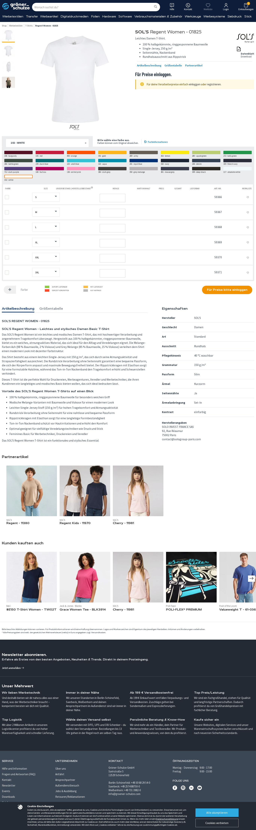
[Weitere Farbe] (10, 290)
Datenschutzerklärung (167, 818)
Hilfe (172, 9)
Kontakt (6, 780)
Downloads (8, 796)
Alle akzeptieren (217, 812)
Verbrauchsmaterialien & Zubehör (158, 16)
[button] (47, 143)
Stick (248, 16)
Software (125, 16)
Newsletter (8, 785)
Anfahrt (59, 774)
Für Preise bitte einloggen (227, 289)
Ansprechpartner (65, 780)
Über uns (60, 768)
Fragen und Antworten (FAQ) (18, 774)
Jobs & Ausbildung (66, 791)
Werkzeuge (193, 16)
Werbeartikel (49, 16)
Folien (95, 16)
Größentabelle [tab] (51, 308)
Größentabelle (173, 65)
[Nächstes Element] (251, 578)
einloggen (194, 84)
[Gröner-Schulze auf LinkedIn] (191, 789)
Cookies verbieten (216, 823)
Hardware (109, 16)
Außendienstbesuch (67, 785)
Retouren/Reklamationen (70, 796)
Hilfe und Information (14, 768)
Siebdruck (235, 16)
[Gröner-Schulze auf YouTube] (199, 789)
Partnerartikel (193, 65)
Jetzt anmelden (11, 668)
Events (6, 791)
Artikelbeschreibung (149, 65)
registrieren (214, 84)
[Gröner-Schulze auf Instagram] (183, 789)
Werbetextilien (12, 16)
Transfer (32, 16)
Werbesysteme (214, 16)
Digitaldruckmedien (74, 16)
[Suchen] (155, 7)
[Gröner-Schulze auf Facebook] (175, 789)
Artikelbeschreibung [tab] (18, 308)
